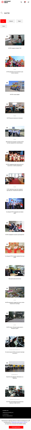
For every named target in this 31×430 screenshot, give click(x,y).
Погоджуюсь (16, 427)
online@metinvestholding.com (8, 412)
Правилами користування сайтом (19, 422)
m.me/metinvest (6, 414)
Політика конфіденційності (8, 415)
